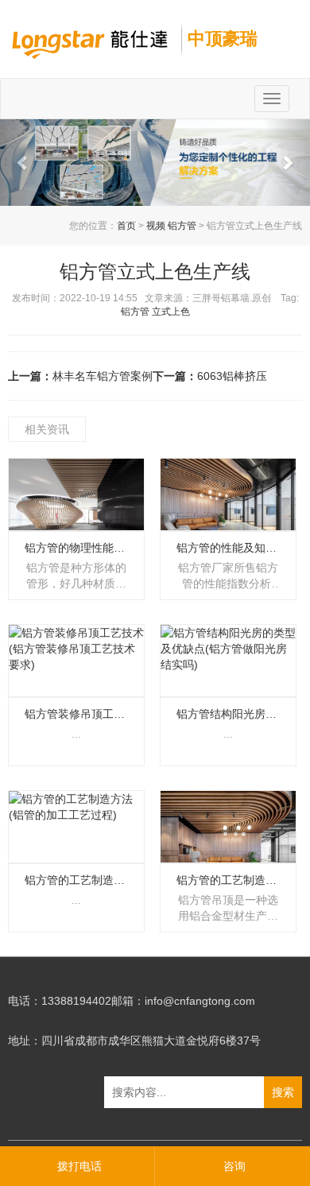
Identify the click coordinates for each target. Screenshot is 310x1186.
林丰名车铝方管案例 (102, 376)
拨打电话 (79, 1166)
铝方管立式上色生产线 (155, 271)
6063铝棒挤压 (232, 376)
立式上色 (171, 311)
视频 (155, 225)
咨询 (234, 1166)
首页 (126, 225)
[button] (23, 162)
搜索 (283, 1092)
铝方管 (182, 225)
